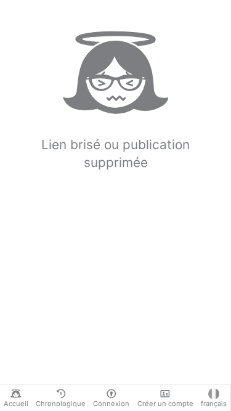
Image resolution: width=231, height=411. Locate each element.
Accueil (16, 403)
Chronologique (61, 403)
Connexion (111, 403)
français (214, 403)
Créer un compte (165, 403)
